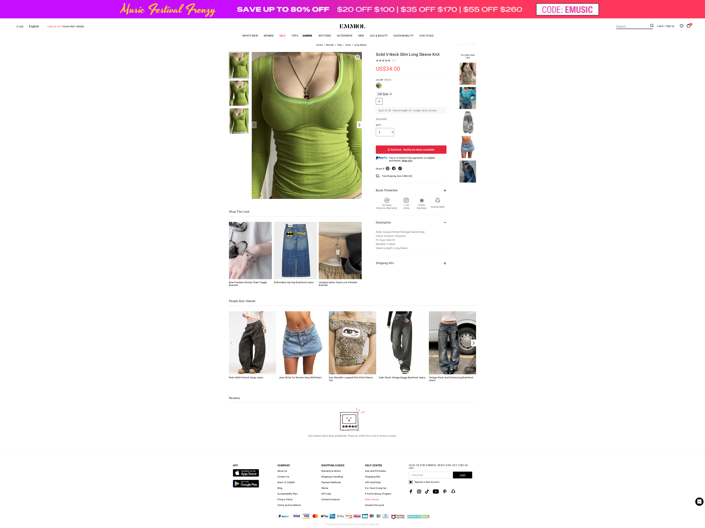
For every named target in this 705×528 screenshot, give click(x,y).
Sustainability (403, 35)
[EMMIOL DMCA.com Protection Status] (418, 519)
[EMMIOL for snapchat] (453, 491)
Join (462, 475)
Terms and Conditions (289, 505)
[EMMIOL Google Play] (246, 486)
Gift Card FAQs (373, 482)
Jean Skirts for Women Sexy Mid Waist (300, 377)
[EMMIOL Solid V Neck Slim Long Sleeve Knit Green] (378, 87)
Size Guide (381, 119)
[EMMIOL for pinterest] (445, 491)
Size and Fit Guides (375, 471)
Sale (282, 35)
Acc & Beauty (379, 35)
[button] (473, 343)
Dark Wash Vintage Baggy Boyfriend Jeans (402, 377)
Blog (279, 488)
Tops (295, 35)
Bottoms (325, 35)
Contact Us (283, 476)
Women (269, 35)
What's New (250, 35)
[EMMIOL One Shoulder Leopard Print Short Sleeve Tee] (352, 342)
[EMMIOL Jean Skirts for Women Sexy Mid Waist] (302, 342)
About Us (282, 471)
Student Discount (374, 505)
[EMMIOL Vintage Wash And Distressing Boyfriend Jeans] (452, 342)
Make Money (372, 499)
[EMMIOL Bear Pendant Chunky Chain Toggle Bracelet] (250, 250)
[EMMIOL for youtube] (436, 491)
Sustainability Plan (287, 493)
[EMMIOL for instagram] (419, 491)
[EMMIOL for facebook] (411, 491)
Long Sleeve (360, 45)
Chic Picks (426, 35)
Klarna (324, 488)
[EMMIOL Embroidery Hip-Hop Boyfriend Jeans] (295, 250)
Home (319, 45)
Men (361, 35)
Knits (348, 45)
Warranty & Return (331, 471)
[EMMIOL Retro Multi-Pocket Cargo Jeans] (252, 342)
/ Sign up (669, 26)
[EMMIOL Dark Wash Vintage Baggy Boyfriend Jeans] (402, 342)
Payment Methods (331, 482)
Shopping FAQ (372, 476)
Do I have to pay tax (375, 488)
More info (407, 160)
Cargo (308, 36)
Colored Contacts (330, 499)
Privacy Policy (284, 499)
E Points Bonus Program (378, 493)
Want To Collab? (286, 482)
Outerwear (344, 35)
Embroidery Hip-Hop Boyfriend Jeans (294, 282)
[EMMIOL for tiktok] (427, 491)
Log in (660, 26)
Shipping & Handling (332, 476)
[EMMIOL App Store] (246, 476)
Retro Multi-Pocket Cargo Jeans (246, 377)
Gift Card (326, 493)
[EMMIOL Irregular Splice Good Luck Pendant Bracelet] (340, 250)
